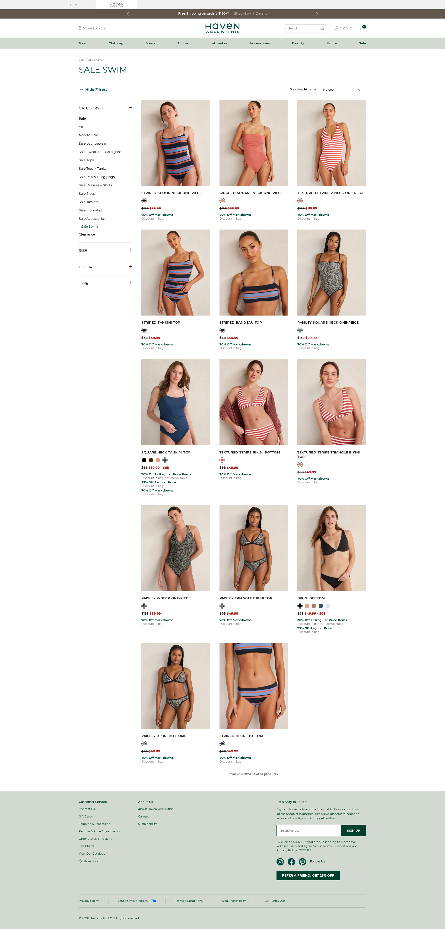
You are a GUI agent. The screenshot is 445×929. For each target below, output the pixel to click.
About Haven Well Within (156, 809)
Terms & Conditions (337, 846)
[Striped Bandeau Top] (253, 273)
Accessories (260, 43)
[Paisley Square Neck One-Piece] (331, 273)
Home (332, 43)
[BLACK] (144, 460)
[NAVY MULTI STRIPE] (144, 200)
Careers (143, 816)
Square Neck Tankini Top (166, 452)
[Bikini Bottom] (331, 548)
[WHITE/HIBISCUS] (300, 200)
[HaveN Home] (222, 32)
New (82, 43)
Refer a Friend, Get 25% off (308, 875)
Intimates (219, 43)
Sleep (150, 43)
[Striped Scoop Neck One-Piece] (175, 143)
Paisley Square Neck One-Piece (328, 322)
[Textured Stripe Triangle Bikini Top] (331, 402)
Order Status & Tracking (95, 838)
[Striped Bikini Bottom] (253, 686)
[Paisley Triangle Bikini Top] (253, 548)
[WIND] (328, 606)
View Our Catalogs (92, 853)
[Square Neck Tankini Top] (175, 402)
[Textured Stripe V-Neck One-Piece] (331, 143)
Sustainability (147, 824)
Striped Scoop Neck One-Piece (171, 193)
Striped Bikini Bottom (241, 736)
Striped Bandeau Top (240, 322)
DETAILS (305, 850)
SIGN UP (353, 830)
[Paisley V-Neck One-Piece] (175, 548)
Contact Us (87, 809)
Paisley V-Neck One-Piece (166, 598)
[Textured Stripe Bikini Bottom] (253, 402)
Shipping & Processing (95, 824)
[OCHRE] (314, 606)
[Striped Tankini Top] (175, 273)
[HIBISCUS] (222, 200)
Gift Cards (86, 816)
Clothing (116, 43)
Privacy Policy (287, 850)
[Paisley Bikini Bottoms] (175, 686)
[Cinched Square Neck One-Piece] (253, 143)
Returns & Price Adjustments (99, 831)
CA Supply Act (275, 901)
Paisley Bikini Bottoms (163, 736)
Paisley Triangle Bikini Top (246, 598)
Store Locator (94, 28)
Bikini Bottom (311, 598)
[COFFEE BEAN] (151, 460)
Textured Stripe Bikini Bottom (249, 452)
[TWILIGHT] (165, 460)
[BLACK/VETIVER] (300, 330)
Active (182, 43)
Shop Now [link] (242, 13)
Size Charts (86, 846)
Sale (362, 43)
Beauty (298, 43)
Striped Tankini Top (160, 322)
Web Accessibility (233, 901)
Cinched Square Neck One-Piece (251, 193)
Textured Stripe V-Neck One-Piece (330, 193)
